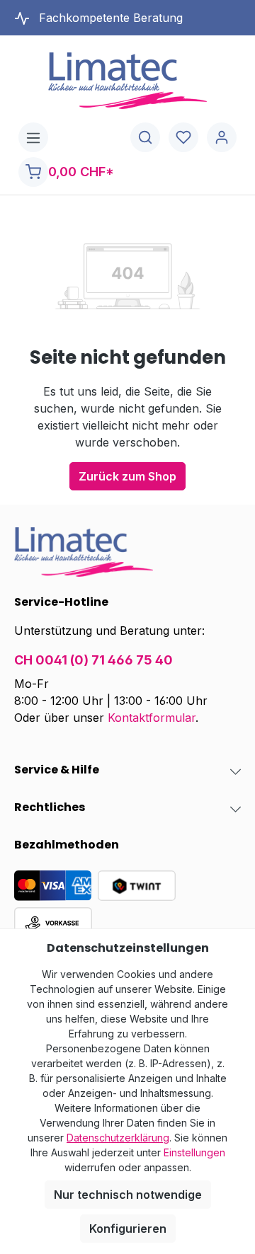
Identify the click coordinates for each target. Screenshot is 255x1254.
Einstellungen (194, 1152)
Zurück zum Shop (127, 476)
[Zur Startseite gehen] (127, 80)
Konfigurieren (127, 1228)
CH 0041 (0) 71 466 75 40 (93, 659)
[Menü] (33, 137)
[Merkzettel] (183, 137)
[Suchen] (145, 137)
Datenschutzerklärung (118, 1138)
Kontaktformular (152, 718)
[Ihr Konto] (222, 137)
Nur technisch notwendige (128, 1194)
